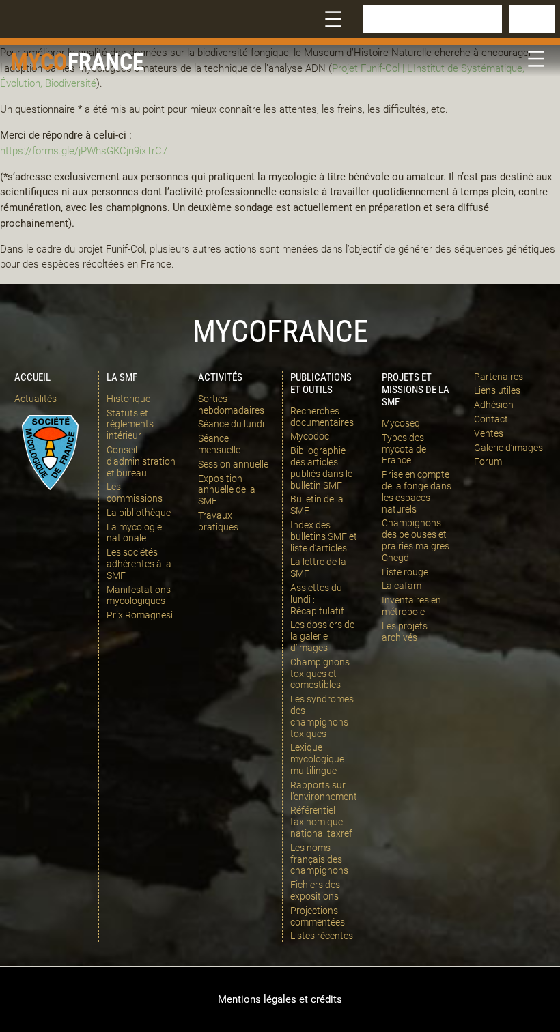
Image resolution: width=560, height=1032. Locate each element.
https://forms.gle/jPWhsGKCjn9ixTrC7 (83, 151)
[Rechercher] (532, 19)
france (106, 61)
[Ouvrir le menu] (333, 19)
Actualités (35, 398)
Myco (39, 61)
